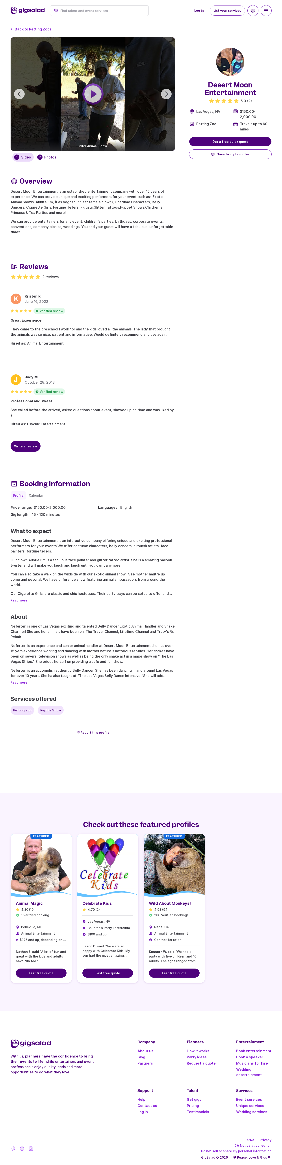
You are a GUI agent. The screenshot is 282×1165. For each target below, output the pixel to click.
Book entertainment (253, 1051)
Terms (249, 1140)
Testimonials (198, 1112)
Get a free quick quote (230, 141)
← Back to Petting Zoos (31, 29)
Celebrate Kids (97, 903)
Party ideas (197, 1057)
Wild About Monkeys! (170, 903)
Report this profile (95, 732)
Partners (145, 1063)
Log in (199, 10)
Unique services (250, 1105)
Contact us (147, 1105)
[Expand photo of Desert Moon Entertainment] (230, 62)
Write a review (25, 446)
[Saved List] (253, 10)
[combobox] (102, 11)
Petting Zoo (206, 124)
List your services (227, 10)
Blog (141, 1057)
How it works (198, 1051)
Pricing (193, 1105)
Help (141, 1099)
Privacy (265, 1140)
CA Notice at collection (252, 1145)
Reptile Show (50, 710)
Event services (249, 1099)
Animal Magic (29, 903)
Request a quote (201, 1063)
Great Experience (26, 320)
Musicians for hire (252, 1063)
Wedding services (251, 1112)
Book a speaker (249, 1057)
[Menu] (266, 10)
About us (145, 1051)
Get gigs (194, 1099)
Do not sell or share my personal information (236, 1151)
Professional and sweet (31, 401)
